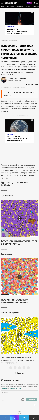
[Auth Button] (37, 3)
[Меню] (2, 3)
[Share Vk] (5, 417)
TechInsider (11, 3)
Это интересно (4, 40)
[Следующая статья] (19, 405)
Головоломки (16, 87)
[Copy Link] (34, 417)
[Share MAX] (14, 417)
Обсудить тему (33, 84)
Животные (22, 87)
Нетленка (6, 87)
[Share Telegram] (24, 417)
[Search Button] (34, 3)
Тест (11, 87)
